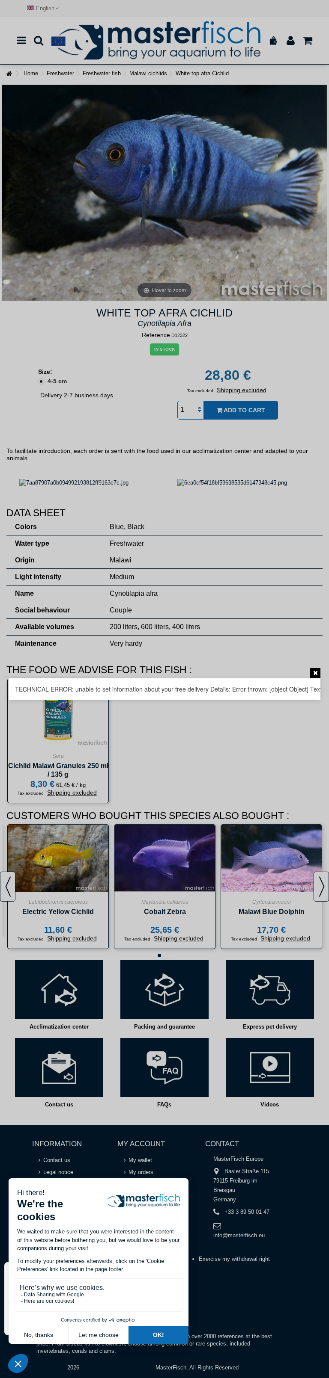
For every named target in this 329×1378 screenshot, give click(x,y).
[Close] (315, 673)
